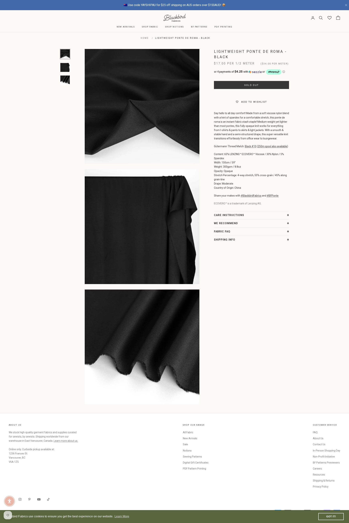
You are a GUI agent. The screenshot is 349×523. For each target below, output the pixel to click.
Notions (187, 450)
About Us (318, 438)
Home (145, 38)
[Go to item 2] (65, 67)
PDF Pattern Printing (194, 468)
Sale (185, 444)
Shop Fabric (150, 27)
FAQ (315, 432)
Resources (319, 474)
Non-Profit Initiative (324, 456)
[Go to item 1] (65, 54)
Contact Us (319, 444)
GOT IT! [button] (331, 516)
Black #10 (250, 146)
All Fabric (188, 432)
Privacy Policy (320, 486)
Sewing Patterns (192, 456)
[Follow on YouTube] (39, 499)
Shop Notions (174, 27)
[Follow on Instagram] (20, 499)
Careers (317, 468)
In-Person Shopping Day (326, 450)
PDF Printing (223, 27)
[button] (251, 72)
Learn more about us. (66, 440)
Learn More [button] (122, 516)
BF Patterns (199, 27)
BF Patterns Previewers (326, 462)
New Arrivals (126, 27)
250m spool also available (272, 146)
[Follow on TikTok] (48, 499)
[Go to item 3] (65, 80)
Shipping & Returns (324, 480)
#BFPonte (272, 195)
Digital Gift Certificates (195, 462)
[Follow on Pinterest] (29, 499)
